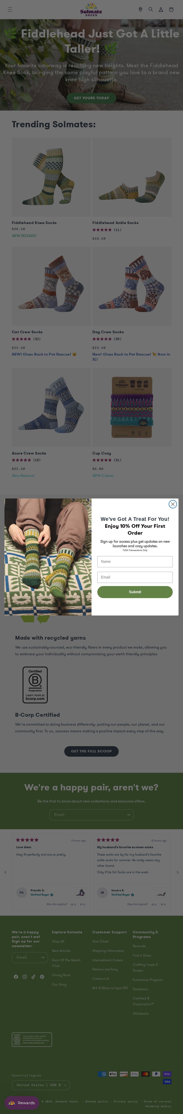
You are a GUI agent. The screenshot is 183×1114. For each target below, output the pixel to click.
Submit (135, 592)
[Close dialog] (173, 504)
